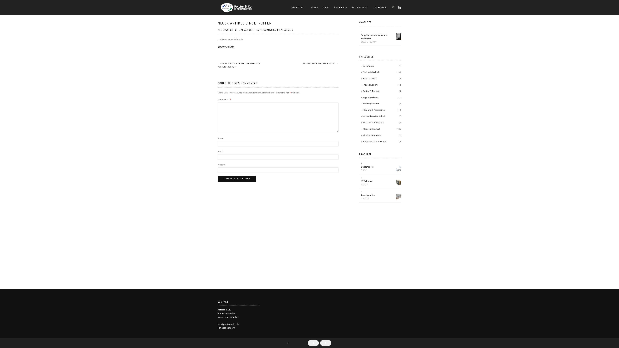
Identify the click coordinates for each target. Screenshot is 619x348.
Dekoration (368, 65)
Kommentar (224, 99)
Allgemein (287, 30)
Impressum (380, 7)
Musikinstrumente (372, 135)
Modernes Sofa (226, 47)
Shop (314, 7)
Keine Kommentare (267, 30)
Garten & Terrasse (371, 91)
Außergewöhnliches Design (321, 64)
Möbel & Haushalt (371, 128)
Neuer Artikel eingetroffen (245, 23)
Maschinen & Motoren (373, 122)
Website (221, 164)
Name (220, 138)
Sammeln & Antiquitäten (374, 141)
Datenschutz (360, 7)
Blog (326, 7)
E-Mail (220, 151)
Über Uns (340, 7)
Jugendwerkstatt (371, 97)
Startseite (298, 7)
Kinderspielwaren (371, 103)
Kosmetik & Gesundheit (374, 116)
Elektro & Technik (371, 72)
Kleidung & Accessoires (374, 109)
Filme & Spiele (369, 78)
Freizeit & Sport (370, 84)
